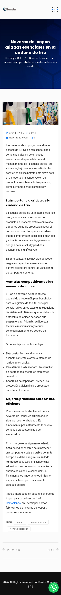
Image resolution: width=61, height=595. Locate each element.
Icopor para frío (38, 522)
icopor (20, 522)
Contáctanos (13, 503)
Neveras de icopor (18, 137)
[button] (53, 587)
